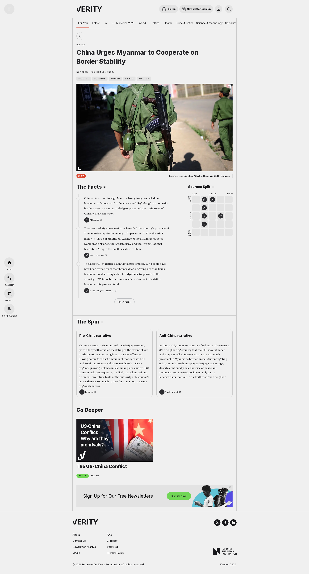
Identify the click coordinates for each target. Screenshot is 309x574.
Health (168, 23)
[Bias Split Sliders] (9, 278)
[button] (204, 224)
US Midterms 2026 (123, 23)
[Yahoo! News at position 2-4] (204, 207)
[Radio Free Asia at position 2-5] (204, 199)
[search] (229, 9)
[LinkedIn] (233, 523)
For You (83, 23)
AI (106, 23)
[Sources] (9, 293)
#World (115, 78)
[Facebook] (225, 523)
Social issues (233, 23)
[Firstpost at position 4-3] (220, 216)
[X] (217, 523)
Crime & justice (184, 23)
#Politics (83, 78)
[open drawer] (9, 9)
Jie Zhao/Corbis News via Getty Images (207, 175)
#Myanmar (100, 78)
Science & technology (209, 23)
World (142, 23)
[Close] (230, 487)
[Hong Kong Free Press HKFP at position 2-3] (204, 216)
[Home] (9, 262)
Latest (95, 23)
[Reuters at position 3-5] (212, 199)
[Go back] (80, 36)
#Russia (129, 78)
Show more (124, 302)
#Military (144, 78)
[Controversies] (9, 309)
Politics (155, 23)
